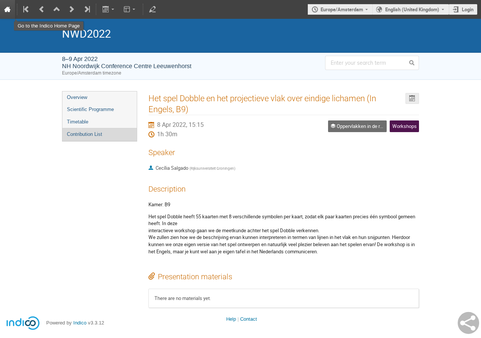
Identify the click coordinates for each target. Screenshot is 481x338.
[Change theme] (130, 9)
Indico (79, 323)
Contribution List (84, 134)
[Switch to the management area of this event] (152, 9)
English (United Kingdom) (412, 9)
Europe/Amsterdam (342, 9)
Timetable (77, 122)
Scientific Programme (90, 109)
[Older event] (41, 9)
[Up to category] (56, 9)
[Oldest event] (26, 9)
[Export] (108, 9)
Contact (248, 319)
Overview (77, 97)
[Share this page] (468, 323)
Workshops (404, 126)
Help (231, 319)
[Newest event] (86, 9)
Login (467, 9)
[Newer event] (71, 9)
